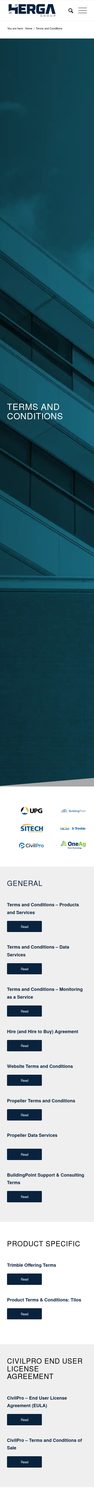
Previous (77, 801)
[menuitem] (68, 10)
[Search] (68, 10)
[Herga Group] (39, 10)
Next (84, 801)
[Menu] (80, 10)
